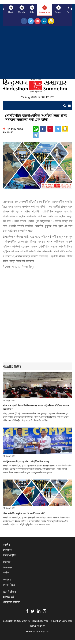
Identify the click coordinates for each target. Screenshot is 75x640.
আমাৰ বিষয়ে (9, 585)
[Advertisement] (37, 52)
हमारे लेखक (10, 592)
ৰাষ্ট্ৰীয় (7, 545)
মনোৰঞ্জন (8, 567)
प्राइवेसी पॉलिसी (12, 602)
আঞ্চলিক (8, 550)
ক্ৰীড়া (6, 572)
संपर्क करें (9, 597)
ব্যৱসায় (7, 579)
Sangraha (44, 631)
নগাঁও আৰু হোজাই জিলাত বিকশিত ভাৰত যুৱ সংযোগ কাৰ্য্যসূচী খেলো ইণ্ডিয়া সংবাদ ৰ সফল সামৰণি (36, 407)
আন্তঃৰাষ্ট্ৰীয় (10, 555)
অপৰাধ (7, 562)
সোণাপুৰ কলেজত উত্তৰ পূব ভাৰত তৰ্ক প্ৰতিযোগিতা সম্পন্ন (26, 461)
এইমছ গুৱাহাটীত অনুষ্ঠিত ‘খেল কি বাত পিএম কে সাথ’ (24, 513)
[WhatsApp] (36, 129)
